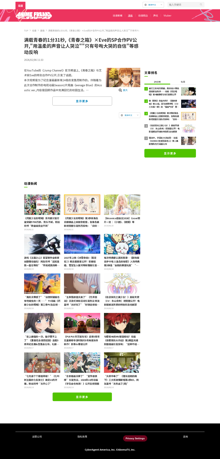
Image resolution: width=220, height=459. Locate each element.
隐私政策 (82, 436)
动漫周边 (143, 15)
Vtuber (167, 15)
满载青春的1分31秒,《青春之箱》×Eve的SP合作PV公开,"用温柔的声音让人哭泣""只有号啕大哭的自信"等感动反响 (105, 30)
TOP (26, 30)
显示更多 (82, 101)
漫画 (130, 15)
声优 (155, 15)
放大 (125, 90)
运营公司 (37, 436)
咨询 (185, 436)
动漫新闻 (117, 15)
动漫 (20, 5)
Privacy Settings (135, 438)
